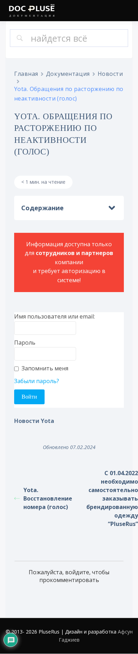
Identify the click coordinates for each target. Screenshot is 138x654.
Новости (110, 74)
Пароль (24, 342)
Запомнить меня (45, 368)
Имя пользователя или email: (54, 316)
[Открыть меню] (126, 11)
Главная (26, 74)
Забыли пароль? (36, 381)
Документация (68, 74)
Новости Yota (34, 421)
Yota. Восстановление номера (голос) (47, 498)
